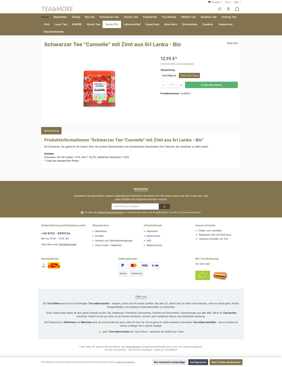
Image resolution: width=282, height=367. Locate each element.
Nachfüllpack (169, 75)
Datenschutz (153, 235)
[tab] (51, 130)
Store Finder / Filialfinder (108, 245)
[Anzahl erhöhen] (181, 85)
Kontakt (99, 235)
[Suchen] (219, 9)
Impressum (152, 231)
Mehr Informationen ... (126, 362)
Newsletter (101, 231)
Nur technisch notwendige (169, 362)
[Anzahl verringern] (164, 85)
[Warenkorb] (237, 9)
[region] (99, 87)
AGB (158, 212)
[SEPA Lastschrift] (155, 265)
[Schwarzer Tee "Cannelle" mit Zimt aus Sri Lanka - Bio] (99, 87)
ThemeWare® (170, 349)
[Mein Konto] (228, 9)
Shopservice (101, 225)
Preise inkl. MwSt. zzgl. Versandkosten (177, 64)
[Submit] (164, 206)
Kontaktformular (67, 244)
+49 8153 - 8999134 (55, 233)
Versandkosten (133, 346)
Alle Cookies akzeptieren (226, 362)
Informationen (153, 225)
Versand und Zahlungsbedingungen (114, 240)
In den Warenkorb (211, 84)
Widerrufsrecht (154, 245)
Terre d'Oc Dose (189, 75)
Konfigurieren (198, 362)
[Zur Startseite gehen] (57, 9)
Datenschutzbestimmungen (110, 212)
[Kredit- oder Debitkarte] (139, 265)
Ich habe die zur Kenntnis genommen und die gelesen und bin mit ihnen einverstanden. (142, 212)
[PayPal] (122, 265)
